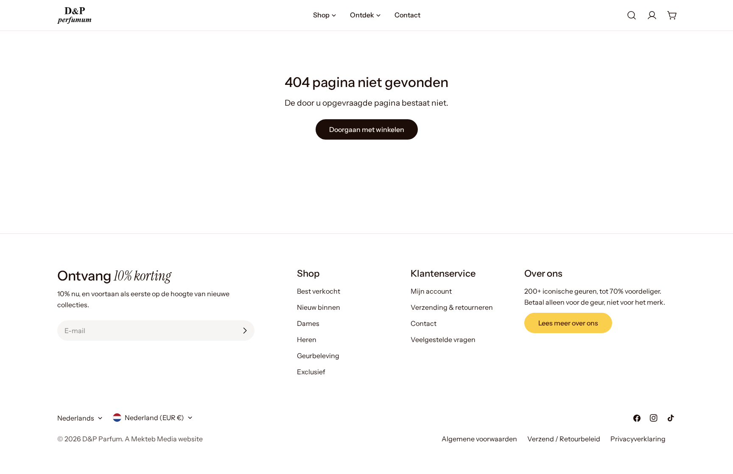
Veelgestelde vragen (443, 339)
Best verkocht (318, 291)
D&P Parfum (102, 439)
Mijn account (431, 291)
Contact (423, 323)
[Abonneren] (245, 330)
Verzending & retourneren (452, 307)
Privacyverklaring (638, 439)
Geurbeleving (318, 355)
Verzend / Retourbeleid (563, 439)
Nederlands (75, 418)
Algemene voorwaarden (479, 439)
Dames (308, 323)
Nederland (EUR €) (154, 417)
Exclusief (311, 371)
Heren (306, 339)
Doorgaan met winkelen (366, 129)
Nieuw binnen (318, 307)
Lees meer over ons (568, 323)
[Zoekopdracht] (631, 15)
